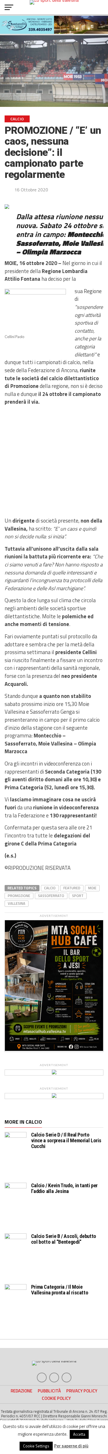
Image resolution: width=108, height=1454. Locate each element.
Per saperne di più (71, 1446)
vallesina (16, 903)
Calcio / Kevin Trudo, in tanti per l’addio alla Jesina (64, 1188)
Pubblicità (49, 1391)
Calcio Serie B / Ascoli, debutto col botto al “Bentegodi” (63, 1239)
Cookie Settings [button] (36, 1446)
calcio (50, 888)
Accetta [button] (79, 1434)
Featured (71, 888)
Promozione (19, 895)
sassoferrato (51, 895)
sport (78, 895)
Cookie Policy (56, 1398)
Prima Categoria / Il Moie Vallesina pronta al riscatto (59, 1290)
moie (92, 888)
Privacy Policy (81, 1391)
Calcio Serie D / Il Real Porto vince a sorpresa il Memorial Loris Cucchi (66, 1140)
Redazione (21, 1391)
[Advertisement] (54, 461)
